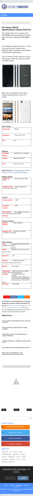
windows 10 (11, 462)
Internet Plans (16, 454)
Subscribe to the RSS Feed (15, 426)
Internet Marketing (6, 454)
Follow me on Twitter (15, 432)
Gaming (15, 452)
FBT (11, 452)
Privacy (26, 485)
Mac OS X (4, 457)
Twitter (21, 297)
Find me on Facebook (15, 438)
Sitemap (16, 486)
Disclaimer (19, 485)
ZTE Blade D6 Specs (18, 170)
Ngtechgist (16, 490)
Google (7, 297)
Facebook (14, 297)
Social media (5, 459)
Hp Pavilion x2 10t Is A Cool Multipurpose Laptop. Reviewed (14, 334)
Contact (12, 485)
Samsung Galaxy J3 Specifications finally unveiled (14, 328)
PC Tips (18, 457)
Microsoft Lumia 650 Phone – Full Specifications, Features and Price (12, 353)
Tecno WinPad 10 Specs (20, 172)
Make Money (11, 457)
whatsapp (4, 462)
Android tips (5, 452)
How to (20, 452)
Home (16, 409)
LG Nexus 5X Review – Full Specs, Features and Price (16, 341)
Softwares (12, 459)
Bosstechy (29, 489)
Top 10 (18, 459)
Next (29, 409)
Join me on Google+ (15, 444)
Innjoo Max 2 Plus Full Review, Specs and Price (16, 347)
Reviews (24, 457)
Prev (3, 409)
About (6, 485)
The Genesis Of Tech (11, 489)
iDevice (23, 459)
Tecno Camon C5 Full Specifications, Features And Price (16, 321)
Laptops (23, 454)
